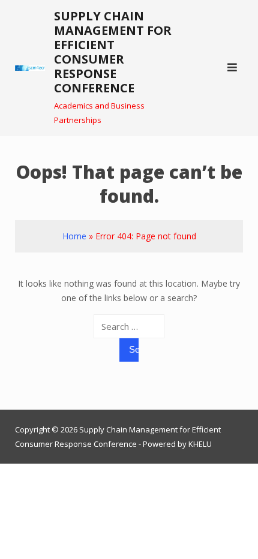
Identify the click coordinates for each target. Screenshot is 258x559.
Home (74, 236)
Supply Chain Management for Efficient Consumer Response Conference (113, 52)
